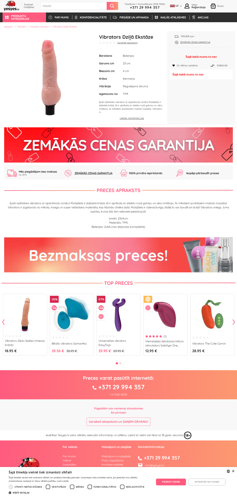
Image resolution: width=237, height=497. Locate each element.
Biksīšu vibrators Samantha (69, 343)
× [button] (233, 471)
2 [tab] (120, 363)
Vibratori (21, 26)
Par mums (69, 456)
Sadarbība (69, 464)
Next (233, 322)
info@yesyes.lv (154, 465)
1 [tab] (116, 363)
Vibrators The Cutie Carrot (209, 343)
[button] (24, 17)
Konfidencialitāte (112, 464)
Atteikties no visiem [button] (207, 481)
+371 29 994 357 (145, 7)
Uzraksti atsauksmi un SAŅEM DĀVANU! (118, 422)
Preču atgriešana (113, 460)
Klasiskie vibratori (39, 26)
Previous (3, 322)
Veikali (67, 460)
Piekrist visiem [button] (171, 481)
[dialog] (118, 482)
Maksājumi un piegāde (116, 456)
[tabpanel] (25, 326)
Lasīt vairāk (63, 480)
